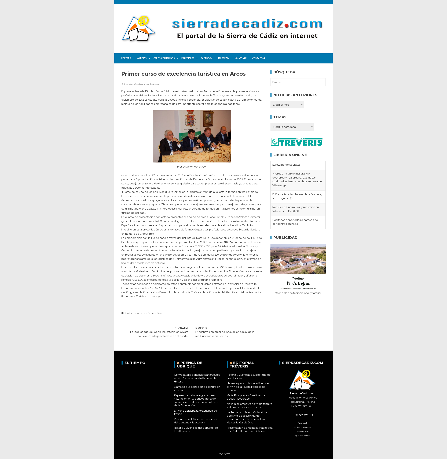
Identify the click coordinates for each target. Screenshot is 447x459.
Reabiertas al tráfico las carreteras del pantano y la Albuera (195, 421)
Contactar (258, 58)
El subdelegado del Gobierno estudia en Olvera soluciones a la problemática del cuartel (158, 332)
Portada (126, 58)
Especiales (187, 58)
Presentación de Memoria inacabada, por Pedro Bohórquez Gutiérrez (250, 429)
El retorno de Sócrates (286, 164)
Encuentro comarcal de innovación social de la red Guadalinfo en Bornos (224, 332)
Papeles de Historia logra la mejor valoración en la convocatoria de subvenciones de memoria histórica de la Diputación (196, 400)
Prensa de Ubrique (189, 364)
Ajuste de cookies (302, 436)
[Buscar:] (298, 82)
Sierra (159, 313)
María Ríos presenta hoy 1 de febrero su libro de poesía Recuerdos (249, 405)
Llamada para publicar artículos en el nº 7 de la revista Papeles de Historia (248, 387)
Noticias (142, 58)
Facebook (206, 58)
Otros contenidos (164, 58)
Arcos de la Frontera (146, 313)
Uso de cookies (302, 431)
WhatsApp (241, 58)
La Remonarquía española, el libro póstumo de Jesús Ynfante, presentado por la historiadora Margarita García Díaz (248, 417)
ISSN (294, 406)
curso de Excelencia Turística (205, 95)
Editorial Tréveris (242, 364)
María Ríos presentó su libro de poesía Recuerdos (246, 397)
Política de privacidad (302, 427)
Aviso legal (302, 423)
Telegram (223, 58)
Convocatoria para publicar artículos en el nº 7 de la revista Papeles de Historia (197, 378)
